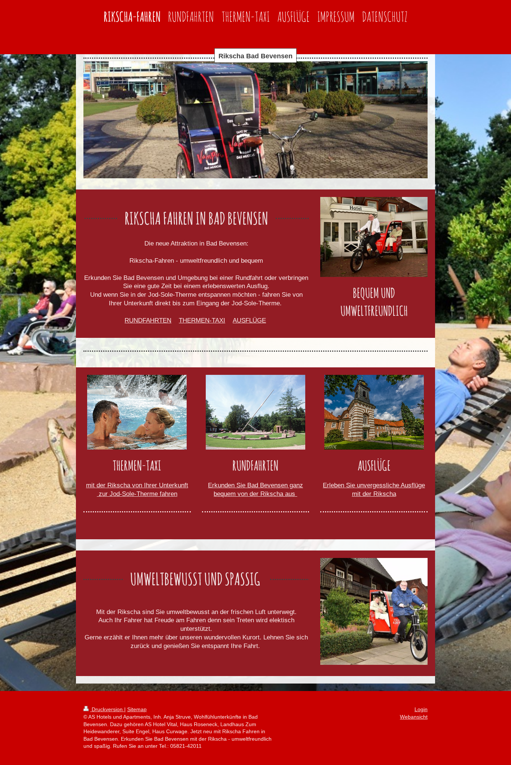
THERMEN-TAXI (202, 320)
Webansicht (414, 717)
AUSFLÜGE (249, 320)
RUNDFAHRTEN (148, 320)
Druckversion (107, 709)
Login (421, 709)
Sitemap (137, 709)
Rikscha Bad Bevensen (255, 56)
